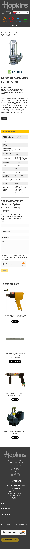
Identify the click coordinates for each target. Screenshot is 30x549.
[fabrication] (25, 19)
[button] (11, 474)
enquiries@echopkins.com (14, 216)
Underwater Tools (14, 33)
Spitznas (11, 92)
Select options (15, 361)
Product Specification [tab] (8, 131)
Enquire (4, 118)
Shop (6, 33)
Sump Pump (18, 92)
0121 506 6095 (17, 480)
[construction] (4, 19)
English (18, 12)
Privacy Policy (15, 468)
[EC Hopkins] (15, 5)
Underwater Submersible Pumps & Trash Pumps (13, 33)
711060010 (4, 92)
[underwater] (18, 19)
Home (2, 33)
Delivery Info (15, 471)
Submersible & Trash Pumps (10, 91)
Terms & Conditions (15, 469)
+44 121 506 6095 (16, 482)
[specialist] (11, 19)
